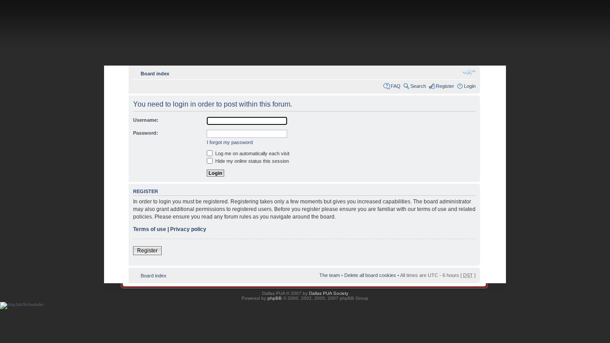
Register (445, 86)
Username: (146, 120)
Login (470, 86)
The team (329, 275)
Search (418, 86)
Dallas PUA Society (328, 293)
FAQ (396, 86)
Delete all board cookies (370, 275)
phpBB (274, 298)
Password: (145, 133)
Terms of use (149, 229)
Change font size (469, 72)
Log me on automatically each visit (251, 153)
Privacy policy (188, 229)
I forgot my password (230, 142)
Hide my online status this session (251, 161)
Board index (155, 73)
